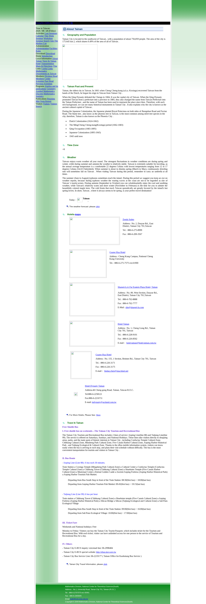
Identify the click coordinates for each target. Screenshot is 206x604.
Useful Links (47, 68)
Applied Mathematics (45, 91)
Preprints (51, 99)
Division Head (51, 76)
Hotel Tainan (123, 324)
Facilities (53, 48)
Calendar (40, 36)
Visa (55, 66)
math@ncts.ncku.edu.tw (79, 599)
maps (78, 214)
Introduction (47, 56)
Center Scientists (43, 79)
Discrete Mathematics (45, 94)
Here (98, 415)
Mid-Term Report (43, 101)
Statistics (39, 96)
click (98, 206)
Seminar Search (43, 41)
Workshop (48, 38)
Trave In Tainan (49, 61)
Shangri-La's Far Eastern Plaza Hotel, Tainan (138, 287)
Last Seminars (51, 33)
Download (50, 53)
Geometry (51, 89)
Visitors (46, 104)
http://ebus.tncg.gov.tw (106, 552)
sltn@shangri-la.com (135, 307)
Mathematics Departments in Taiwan (46, 72)
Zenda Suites (128, 219)
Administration (42, 48)
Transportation (47, 63)
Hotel (38, 63)
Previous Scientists (44, 83)
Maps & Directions (44, 66)
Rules (38, 51)
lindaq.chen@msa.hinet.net (116, 371)
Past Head (49, 81)
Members (40, 78)
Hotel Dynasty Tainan (94, 386)
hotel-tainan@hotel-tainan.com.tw (141, 343)
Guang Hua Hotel (117, 252)
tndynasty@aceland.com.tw (104, 402)
